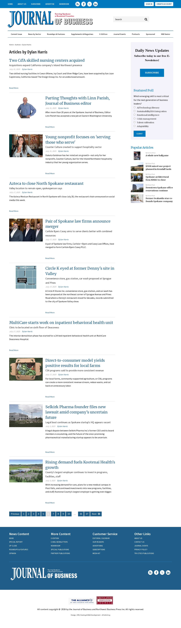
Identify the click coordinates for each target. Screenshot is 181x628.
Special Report (16, 542)
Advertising (98, 546)
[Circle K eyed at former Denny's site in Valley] (26, 276)
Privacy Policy (140, 549)
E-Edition (103, 34)
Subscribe (35, 4)
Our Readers (98, 542)
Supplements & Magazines (82, 34)
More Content (61, 534)
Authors (18, 45)
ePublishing (106, 615)
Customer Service (105, 534)
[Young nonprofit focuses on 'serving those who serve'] (26, 145)
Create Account (164, 4)
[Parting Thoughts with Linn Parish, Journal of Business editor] (26, 106)
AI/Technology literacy (148, 107)
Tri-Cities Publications (144, 553)
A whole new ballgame (157, 155)
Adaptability (143, 126)
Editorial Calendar (101, 538)
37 (87, 513)
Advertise (49, 4)
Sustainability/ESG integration (152, 111)
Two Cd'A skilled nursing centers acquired (47, 60)
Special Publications (60, 549)
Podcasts (136, 34)
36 (81, 513)
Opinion (12, 553)
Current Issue (16, 34)
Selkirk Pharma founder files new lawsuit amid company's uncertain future (76, 412)
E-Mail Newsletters (59, 542)
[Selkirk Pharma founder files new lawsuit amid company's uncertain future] (26, 415)
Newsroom (64, 4)
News (11, 538)
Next (94, 513)
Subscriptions (99, 549)
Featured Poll (144, 90)
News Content (19, 534)
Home (10, 4)
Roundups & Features (56, 34)
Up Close (13, 546)
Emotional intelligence (148, 115)
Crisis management (146, 119)
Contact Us (139, 542)
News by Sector (34, 34)
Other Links (142, 534)
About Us (22, 4)
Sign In (149, 4)
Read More (13, 88)
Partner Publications (60, 553)
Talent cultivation (145, 122)
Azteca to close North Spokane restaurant (46, 183)
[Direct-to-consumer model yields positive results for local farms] (26, 368)
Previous (15, 513)
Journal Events (119, 34)
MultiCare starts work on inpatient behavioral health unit (61, 322)
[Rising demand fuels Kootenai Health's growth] (26, 470)
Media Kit (96, 553)
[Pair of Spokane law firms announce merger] (26, 229)
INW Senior (165, 34)
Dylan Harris (26, 45)
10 (69, 513)
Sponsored (150, 34)
